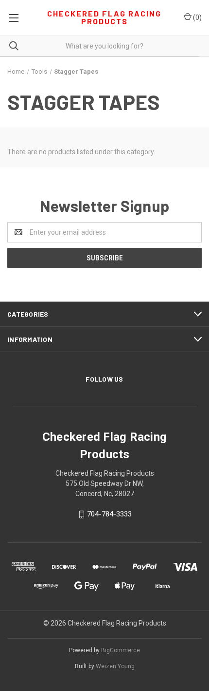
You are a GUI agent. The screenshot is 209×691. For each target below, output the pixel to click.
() (197, 17)
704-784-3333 (109, 514)
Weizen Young (115, 666)
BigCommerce (120, 650)
